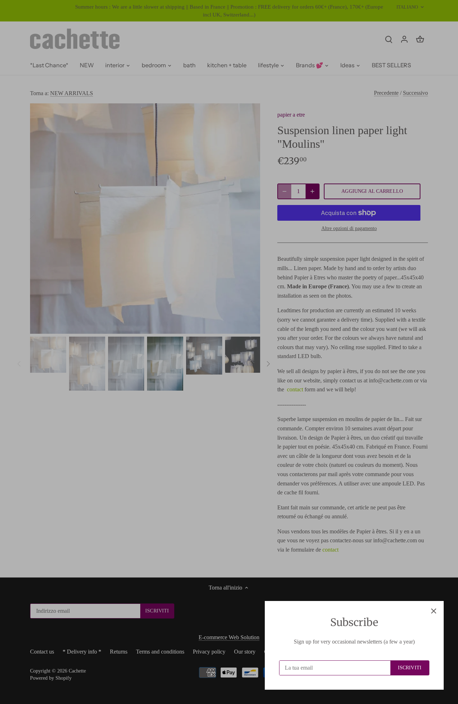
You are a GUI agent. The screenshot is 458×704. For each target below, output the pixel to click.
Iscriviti (410, 667)
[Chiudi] (434, 611)
